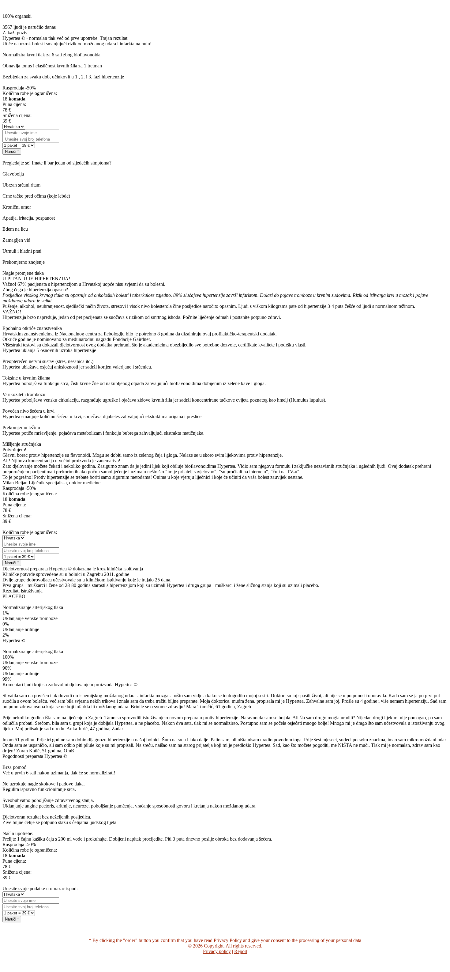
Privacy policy (217, 951)
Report (240, 951)
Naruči (11, 151)
